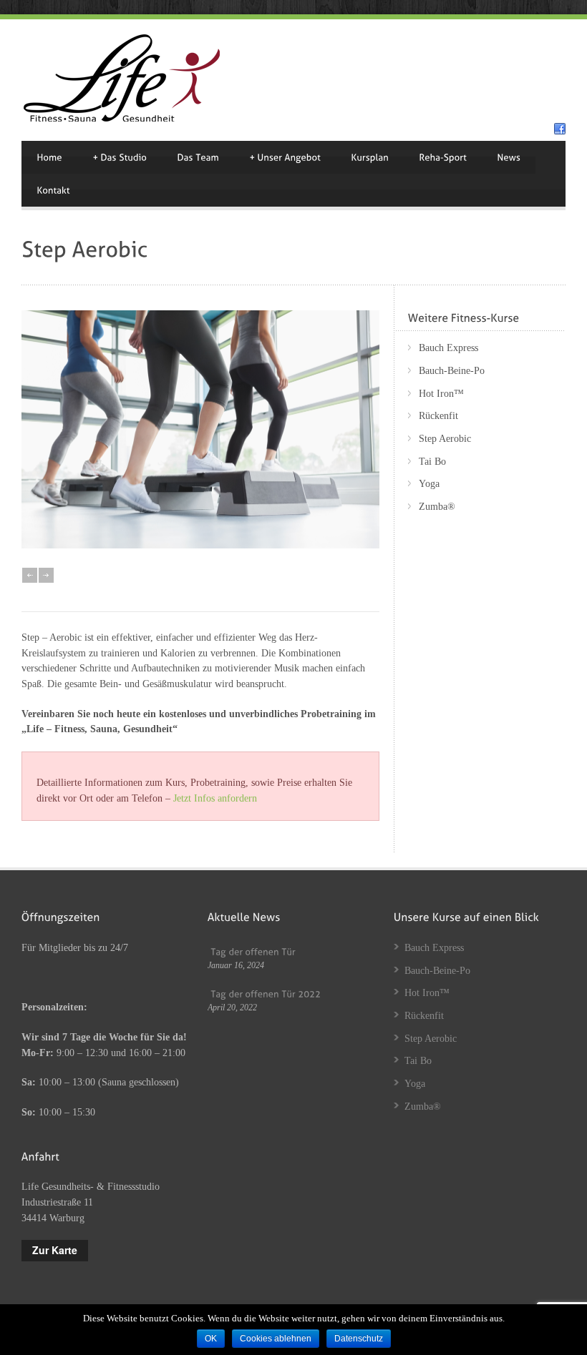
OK (211, 1339)
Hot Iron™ (441, 393)
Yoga (429, 483)
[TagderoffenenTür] (253, 951)
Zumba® (437, 506)
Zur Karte (54, 1250)
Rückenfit (438, 415)
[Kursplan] (370, 157)
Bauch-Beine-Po (452, 370)
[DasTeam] (198, 157)
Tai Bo (432, 461)
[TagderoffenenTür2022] (265, 992)
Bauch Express (448, 348)
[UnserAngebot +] (285, 157)
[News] (508, 157)
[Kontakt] (53, 190)
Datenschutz (358, 1339)
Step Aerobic (445, 438)
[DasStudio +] (119, 157)
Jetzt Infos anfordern (215, 798)
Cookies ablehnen (275, 1339)
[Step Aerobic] (200, 545)
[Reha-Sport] (443, 157)
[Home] (49, 157)
